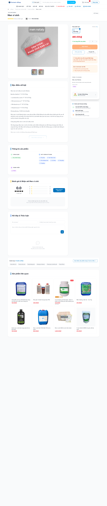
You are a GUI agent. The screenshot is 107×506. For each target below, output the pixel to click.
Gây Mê (35, 6)
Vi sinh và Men (31, 9)
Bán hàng (88, 6)
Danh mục (21, 6)
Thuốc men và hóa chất (20, 9)
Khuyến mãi (61, 6)
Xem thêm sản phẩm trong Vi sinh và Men (84, 260)
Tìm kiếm (72, 2)
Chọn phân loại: (76, 26)
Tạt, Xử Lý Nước (49, 6)
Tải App (71, 6)
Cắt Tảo (28, 6)
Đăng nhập (95, 2)
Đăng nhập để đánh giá (59, 190)
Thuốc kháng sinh (31, 264)
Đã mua (79, 6)
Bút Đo (41, 6)
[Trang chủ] (8, 9)
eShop (11, 9)
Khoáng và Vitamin (41, 264)
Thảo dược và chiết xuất (52, 264)
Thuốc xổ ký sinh (22, 264)
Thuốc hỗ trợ (61, 264)
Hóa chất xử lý (13, 264)
